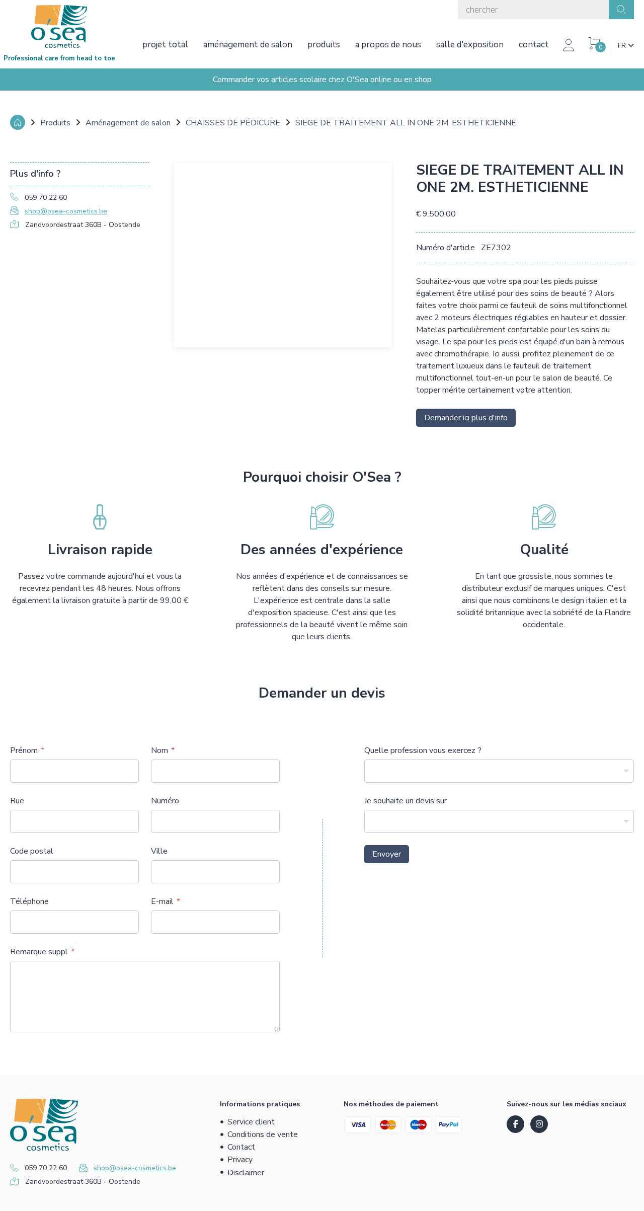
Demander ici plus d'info (466, 417)
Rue (17, 800)
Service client (251, 1121)
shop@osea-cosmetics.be (66, 211)
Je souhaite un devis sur (405, 800)
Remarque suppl (39, 951)
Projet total (165, 44)
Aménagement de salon (247, 44)
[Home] (17, 122)
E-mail (162, 901)
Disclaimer (245, 1172)
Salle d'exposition (470, 44)
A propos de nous (388, 44)
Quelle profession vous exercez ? (422, 750)
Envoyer (386, 854)
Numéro (165, 800)
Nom (159, 750)
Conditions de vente (262, 1134)
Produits (323, 44)
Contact (534, 44)
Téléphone (29, 901)
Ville (159, 851)
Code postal (31, 851)
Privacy (240, 1159)
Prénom (24, 750)
